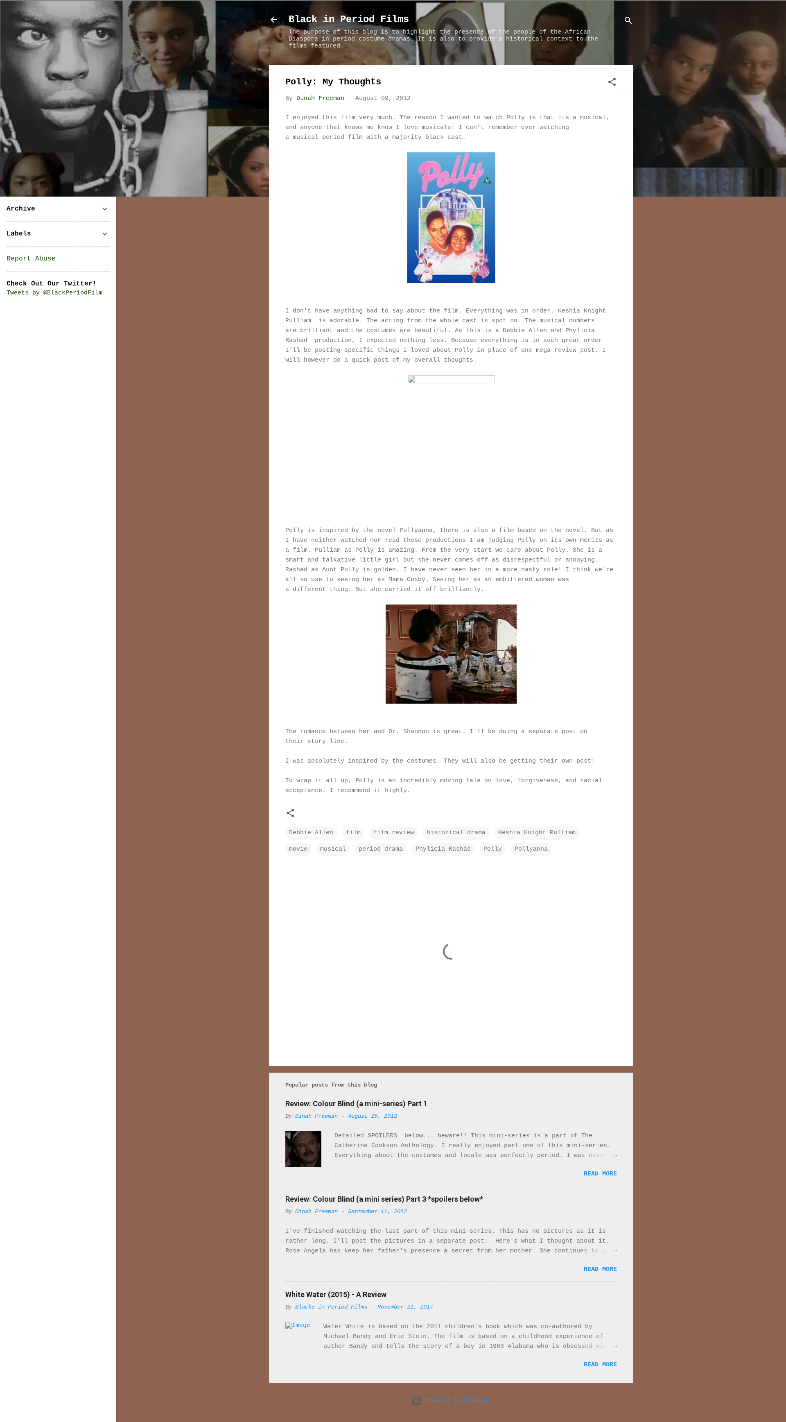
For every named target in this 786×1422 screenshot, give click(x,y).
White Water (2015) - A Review (335, 1294)
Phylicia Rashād (443, 849)
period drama (381, 849)
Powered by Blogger (456, 1400)
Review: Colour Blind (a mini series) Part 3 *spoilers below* (384, 1199)
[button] (612, 84)
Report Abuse (31, 259)
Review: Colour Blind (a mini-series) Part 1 (356, 1103)
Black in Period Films (349, 19)
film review (393, 832)
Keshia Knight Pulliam (537, 832)
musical (333, 849)
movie (298, 849)
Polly (492, 849)
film (353, 832)
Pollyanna (531, 849)
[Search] (628, 22)
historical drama (456, 832)
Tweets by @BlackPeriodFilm (54, 293)
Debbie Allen (311, 832)
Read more (600, 1174)
